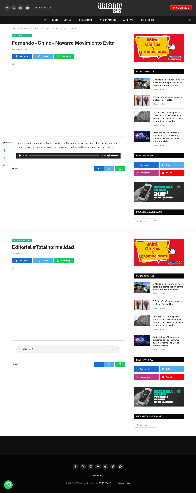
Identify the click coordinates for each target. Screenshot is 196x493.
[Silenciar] (108, 155)
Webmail (98, 476)
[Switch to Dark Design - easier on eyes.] (185, 20)
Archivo (128, 20)
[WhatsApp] (4, 165)
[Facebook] (4, 150)
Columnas (85, 20)
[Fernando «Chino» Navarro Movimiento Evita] (68, 99)
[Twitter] (4, 158)
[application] (68, 156)
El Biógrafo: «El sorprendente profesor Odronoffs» (167, 98)
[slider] (115, 155)
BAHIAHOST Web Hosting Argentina (114, 483)
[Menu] (6, 20)
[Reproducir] (20, 155)
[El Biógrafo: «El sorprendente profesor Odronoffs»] (142, 100)
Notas (68, 20)
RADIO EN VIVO (180, 8)
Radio (55, 20)
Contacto (147, 20)
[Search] (190, 20)
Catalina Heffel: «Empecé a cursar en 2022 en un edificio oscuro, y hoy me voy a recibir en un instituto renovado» (168, 116)
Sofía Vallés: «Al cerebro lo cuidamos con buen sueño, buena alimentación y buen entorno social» (166, 137)
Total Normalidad (22, 36)
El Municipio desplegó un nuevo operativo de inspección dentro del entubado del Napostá (168, 83)
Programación (108, 20)
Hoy (44, 20)
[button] (8, 484)
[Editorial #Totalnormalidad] (68, 304)
